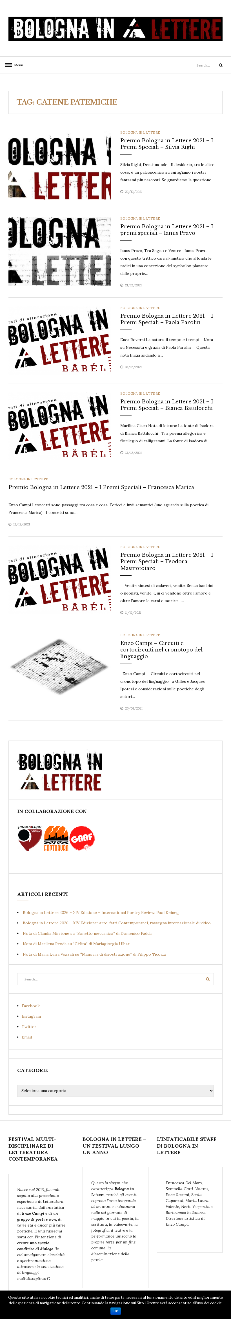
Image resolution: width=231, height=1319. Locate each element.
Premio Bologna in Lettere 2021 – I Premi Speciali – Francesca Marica (101, 487)
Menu (17, 65)
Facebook (31, 1005)
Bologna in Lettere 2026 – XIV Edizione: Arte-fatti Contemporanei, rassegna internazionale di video (117, 922)
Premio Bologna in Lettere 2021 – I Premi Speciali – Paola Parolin (166, 319)
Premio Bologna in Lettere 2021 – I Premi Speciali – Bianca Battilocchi (166, 405)
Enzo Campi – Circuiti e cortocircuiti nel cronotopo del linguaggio (161, 650)
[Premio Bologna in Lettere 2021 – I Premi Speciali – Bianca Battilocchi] (59, 425)
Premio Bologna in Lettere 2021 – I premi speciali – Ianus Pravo (166, 230)
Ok (116, 1311)
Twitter (29, 1026)
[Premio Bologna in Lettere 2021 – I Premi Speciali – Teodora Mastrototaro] (59, 579)
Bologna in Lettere (140, 132)
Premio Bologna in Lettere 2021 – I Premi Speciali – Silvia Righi (166, 144)
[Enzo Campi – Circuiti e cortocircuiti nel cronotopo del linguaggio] (59, 667)
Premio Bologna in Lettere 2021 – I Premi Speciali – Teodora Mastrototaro (166, 561)
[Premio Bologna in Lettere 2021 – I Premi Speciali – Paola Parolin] (59, 340)
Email (27, 1037)
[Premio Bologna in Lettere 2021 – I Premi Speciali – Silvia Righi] (59, 164)
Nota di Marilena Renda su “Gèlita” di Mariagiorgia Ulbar (76, 943)
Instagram (31, 1016)
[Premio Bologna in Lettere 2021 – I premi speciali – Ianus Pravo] (59, 250)
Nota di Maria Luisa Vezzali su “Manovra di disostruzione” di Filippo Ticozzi (94, 954)
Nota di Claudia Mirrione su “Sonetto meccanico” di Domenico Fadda (87, 933)
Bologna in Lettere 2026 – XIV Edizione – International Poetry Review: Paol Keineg (101, 912)
